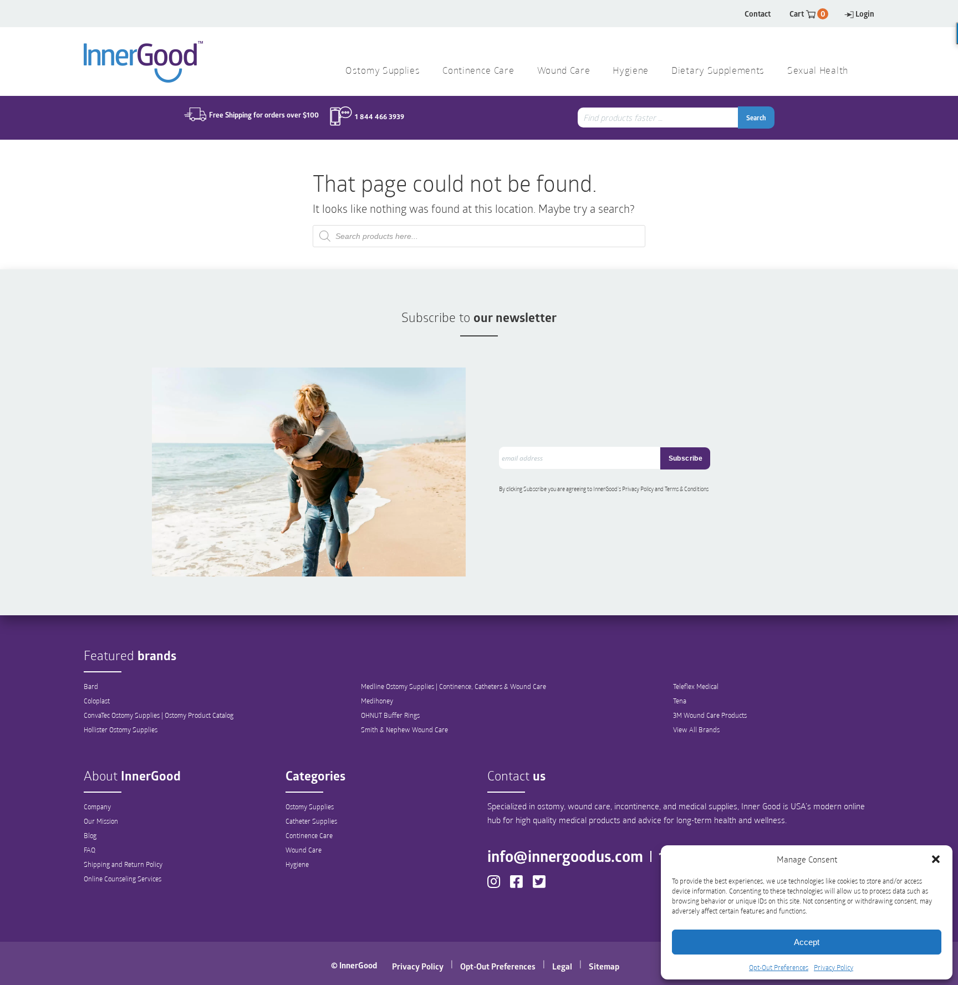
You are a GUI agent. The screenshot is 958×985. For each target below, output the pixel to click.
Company (97, 806)
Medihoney (377, 700)
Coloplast (97, 700)
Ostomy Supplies (310, 806)
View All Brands (696, 729)
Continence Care (309, 835)
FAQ (89, 849)
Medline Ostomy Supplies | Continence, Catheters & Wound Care (453, 686)
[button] (935, 859)
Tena (679, 700)
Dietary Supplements (718, 71)
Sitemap (604, 966)
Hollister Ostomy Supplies (120, 729)
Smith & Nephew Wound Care (404, 729)
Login (864, 13)
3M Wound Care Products (710, 715)
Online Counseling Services (122, 878)
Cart (807, 13)
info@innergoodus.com (565, 855)
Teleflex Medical (695, 686)
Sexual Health (817, 71)
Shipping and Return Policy (123, 864)
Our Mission (101, 820)
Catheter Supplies (311, 820)
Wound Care (304, 849)
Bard (91, 686)
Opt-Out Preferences (778, 967)
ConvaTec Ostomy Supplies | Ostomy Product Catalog (158, 715)
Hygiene (297, 864)
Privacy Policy (833, 967)
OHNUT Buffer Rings (390, 715)
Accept (806, 942)
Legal (562, 966)
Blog (90, 835)
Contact (758, 13)
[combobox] (659, 117)
